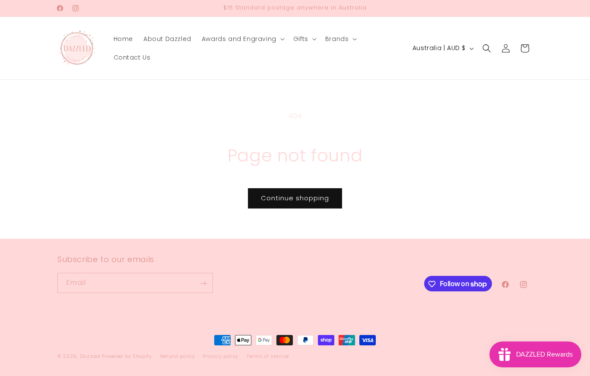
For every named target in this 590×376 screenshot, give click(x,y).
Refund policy (177, 355)
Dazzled (91, 356)
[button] (242, 39)
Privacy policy (220, 355)
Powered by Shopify (127, 356)
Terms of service (268, 355)
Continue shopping (295, 197)
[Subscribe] (203, 283)
